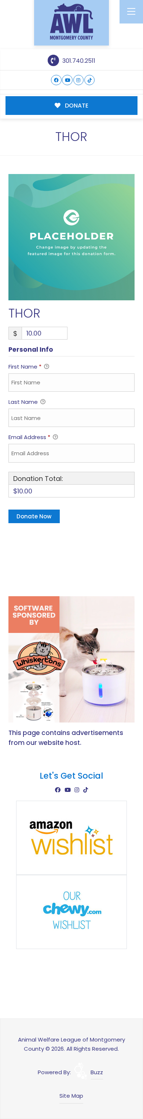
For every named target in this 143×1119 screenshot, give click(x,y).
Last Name (23, 402)
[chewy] (71, 911)
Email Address (29, 437)
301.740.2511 (78, 61)
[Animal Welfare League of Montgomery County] (71, 21)
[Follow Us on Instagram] (78, 80)
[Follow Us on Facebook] (56, 80)
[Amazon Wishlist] (71, 837)
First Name (24, 366)
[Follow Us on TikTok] (89, 80)
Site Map (71, 1096)
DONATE (75, 105)
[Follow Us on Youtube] (67, 80)
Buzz (97, 1072)
